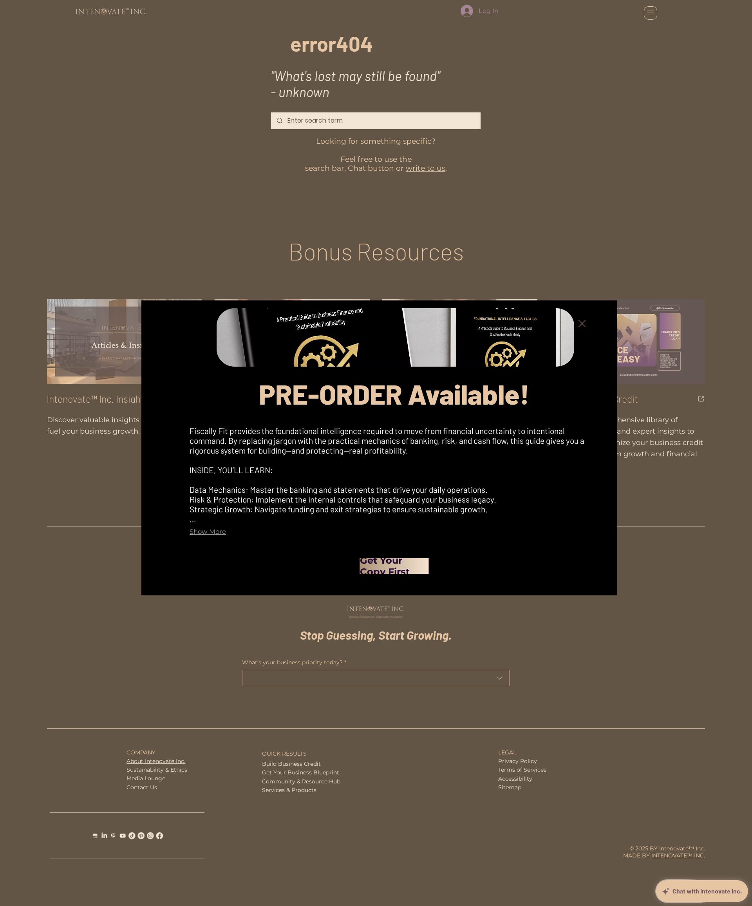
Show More (208, 531)
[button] (582, 324)
